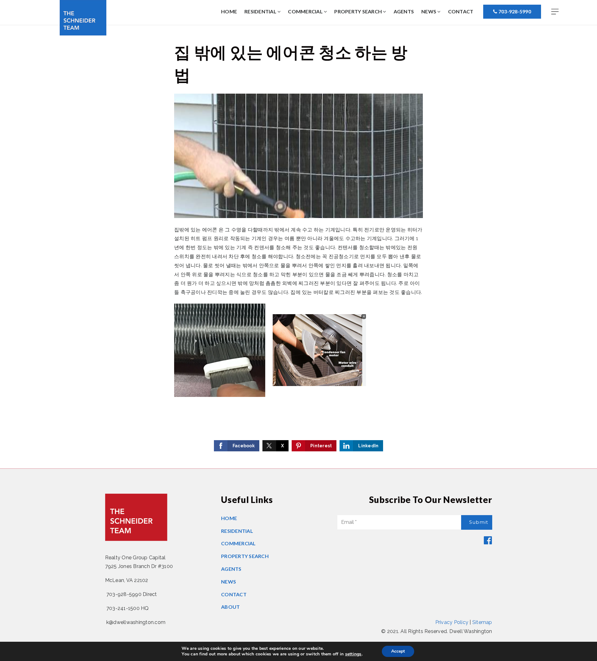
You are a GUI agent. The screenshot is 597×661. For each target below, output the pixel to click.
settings (353, 654)
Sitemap (482, 622)
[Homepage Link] (83, 17)
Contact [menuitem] (461, 11)
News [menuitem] (429, 11)
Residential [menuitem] (260, 11)
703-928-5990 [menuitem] (514, 11)
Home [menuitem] (229, 11)
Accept (398, 651)
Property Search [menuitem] (358, 11)
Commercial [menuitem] (306, 11)
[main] (298, 246)
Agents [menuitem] (404, 11)
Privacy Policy (452, 622)
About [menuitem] (230, 607)
